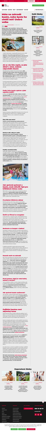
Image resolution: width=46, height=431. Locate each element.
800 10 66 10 (39, 408)
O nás (3, 411)
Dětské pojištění (15, 409)
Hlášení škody (4, 414)
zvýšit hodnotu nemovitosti (21, 355)
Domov (6, 26)
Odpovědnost (19, 9)
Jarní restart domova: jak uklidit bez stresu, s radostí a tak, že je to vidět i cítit (38, 70)
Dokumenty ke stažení (5, 417)
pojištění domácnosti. (19, 332)
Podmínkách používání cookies (32, 426)
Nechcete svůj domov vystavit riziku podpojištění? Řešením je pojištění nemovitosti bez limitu (38, 63)
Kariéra (3, 413)
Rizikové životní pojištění (17, 414)
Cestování (4, 9)
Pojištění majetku (16, 411)
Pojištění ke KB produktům (17, 416)
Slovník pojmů (4, 421)
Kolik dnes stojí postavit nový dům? (38, 31)
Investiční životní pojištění (17, 417)
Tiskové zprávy (4, 409)
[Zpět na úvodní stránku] (5, 5)
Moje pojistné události (5, 422)
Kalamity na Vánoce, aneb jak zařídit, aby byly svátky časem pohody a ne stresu (38, 83)
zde (15, 425)
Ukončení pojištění (16, 421)
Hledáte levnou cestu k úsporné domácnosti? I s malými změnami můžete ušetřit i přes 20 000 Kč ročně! (38, 76)
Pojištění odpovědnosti (17, 413)
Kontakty (3, 408)
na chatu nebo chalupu (16, 103)
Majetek (10, 9)
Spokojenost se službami (6, 416)
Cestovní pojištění (16, 408)
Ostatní (26, 9)
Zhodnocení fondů (16, 419)
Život (14, 9)
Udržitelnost (4, 419)
